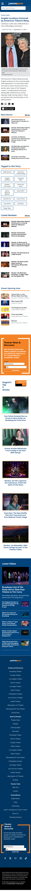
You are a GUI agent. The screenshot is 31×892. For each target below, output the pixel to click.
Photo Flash (5, 15)
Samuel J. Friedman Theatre (20, 298)
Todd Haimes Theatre (18, 309)
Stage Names (15, 798)
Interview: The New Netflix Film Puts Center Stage (15, 515)
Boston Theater (16, 683)
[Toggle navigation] (1, 3)
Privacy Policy (11, 883)
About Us (15, 813)
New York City (6, 29)
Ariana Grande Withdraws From (15, 450)
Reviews (15, 724)
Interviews (15, 731)
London (15, 791)
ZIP (5, 367)
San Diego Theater (15, 765)
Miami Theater (15, 690)
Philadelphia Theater (15, 694)
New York (15, 787)
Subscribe (15, 370)
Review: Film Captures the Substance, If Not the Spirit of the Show (15, 483)
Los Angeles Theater (15, 679)
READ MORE (22, 382)
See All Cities (15, 713)
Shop (15, 802)
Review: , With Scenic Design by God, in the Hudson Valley (15, 547)
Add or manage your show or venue (15, 810)
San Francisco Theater (15, 698)
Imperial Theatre (16, 303)
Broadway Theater (16, 671)
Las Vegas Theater (15, 686)
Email (6, 362)
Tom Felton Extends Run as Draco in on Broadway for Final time (15, 418)
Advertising (15, 806)
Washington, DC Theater (16, 705)
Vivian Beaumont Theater (19, 316)
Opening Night (15, 727)
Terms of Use (19, 883)
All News (15, 780)
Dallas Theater (15, 746)
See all (27, 115)
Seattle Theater (15, 701)
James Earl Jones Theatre (19, 323)
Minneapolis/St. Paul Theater (15, 709)
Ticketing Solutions (15, 817)
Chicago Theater (15, 675)
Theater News (15, 720)
